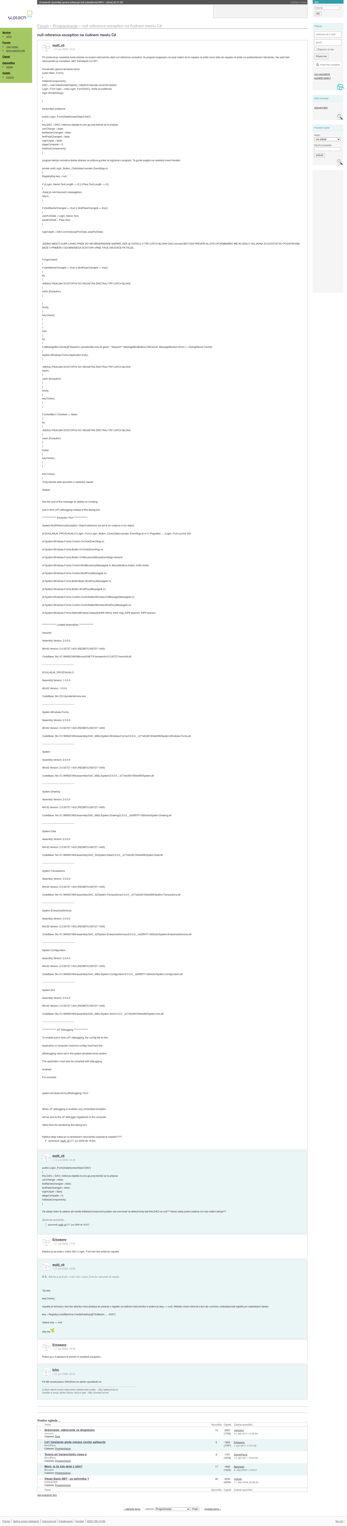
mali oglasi (12, 46)
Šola (57, 1436)
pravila (10, 77)
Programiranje (63, 1448)
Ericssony (59, 1240)
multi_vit (58, 45)
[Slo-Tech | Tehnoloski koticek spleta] (20, 15)
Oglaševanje (66, 1521)
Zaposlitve (8, 63)
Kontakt (80, 1521)
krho (55, 1370)
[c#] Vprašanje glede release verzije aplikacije (75, 1442)
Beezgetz (49, 1469)
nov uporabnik (322, 74)
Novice (6, 32)
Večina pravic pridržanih (26, 1521)
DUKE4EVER (50, 1482)
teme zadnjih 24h (15, 50)
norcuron (48, 1433)
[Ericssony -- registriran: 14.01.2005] (46, 1241)
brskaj (9, 66)
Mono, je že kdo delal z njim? (63, 1466)
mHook (238, 1479)
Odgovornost (49, 1521)
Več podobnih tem (47, 1495)
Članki (6, 56)
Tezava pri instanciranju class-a (65, 1454)
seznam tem (321, 107)
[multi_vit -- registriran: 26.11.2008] (46, 47)
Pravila (6, 1521)
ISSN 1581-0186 (96, 1521)
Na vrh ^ (340, 1521)
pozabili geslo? (322, 78)
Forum (6, 42)
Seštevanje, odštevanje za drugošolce (69, 1430)
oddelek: (150, 1509)
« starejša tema (132, 1509)
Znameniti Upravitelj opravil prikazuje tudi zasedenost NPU (81, 2)
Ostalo (6, 73)
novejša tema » (212, 1509)
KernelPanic (50, 1445)
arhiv (9, 36)
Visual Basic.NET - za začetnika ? (66, 1479)
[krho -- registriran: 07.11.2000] (46, 1371)
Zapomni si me (325, 49)
